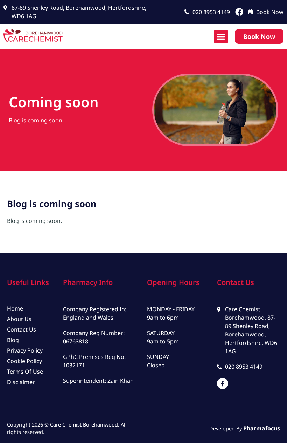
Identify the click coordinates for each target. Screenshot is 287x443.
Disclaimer (21, 382)
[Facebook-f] (222, 383)
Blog (13, 339)
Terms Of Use (25, 371)
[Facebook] (239, 12)
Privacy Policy (25, 350)
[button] (221, 36)
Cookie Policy (24, 360)
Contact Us (21, 329)
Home (15, 308)
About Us (19, 318)
